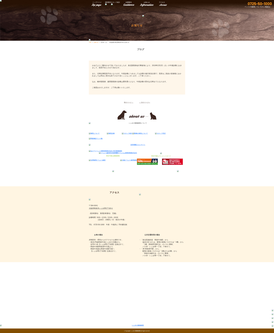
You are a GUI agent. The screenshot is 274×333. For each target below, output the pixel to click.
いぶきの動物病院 (135, 331)
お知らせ (147, 2)
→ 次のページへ (144, 102)
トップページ (96, 2)
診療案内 (129, 2)
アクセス (177, 321)
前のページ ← (128, 102)
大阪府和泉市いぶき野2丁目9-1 (101, 208)
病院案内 (114, 321)
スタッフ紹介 (146, 321)
